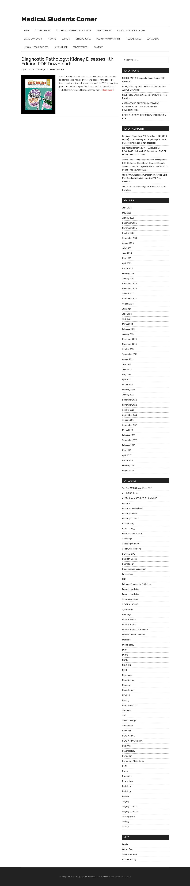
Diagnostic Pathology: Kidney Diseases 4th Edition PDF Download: (67, 61)
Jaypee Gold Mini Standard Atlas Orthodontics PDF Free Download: (144, 178)
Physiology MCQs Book (133, 761)
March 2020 (127, 430)
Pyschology (127, 781)
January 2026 (128, 218)
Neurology (126, 685)
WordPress (119, 877)
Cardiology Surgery (130, 544)
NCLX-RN (126, 665)
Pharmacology (128, 751)
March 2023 (127, 384)
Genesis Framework (105, 877)
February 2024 (128, 329)
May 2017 (126, 450)
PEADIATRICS (128, 736)
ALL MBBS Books (130, 493)
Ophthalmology (129, 720)
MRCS (125, 655)
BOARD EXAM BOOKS (132, 533)
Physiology (127, 756)
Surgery (125, 801)
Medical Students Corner (59, 19)
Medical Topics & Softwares (135, 629)
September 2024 (129, 298)
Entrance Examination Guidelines (136, 584)
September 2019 (129, 440)
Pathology (126, 730)
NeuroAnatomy (128, 680)
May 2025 (126, 258)
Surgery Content (129, 806)
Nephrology (127, 675)
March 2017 (127, 460)
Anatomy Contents (130, 518)
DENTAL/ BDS (128, 554)
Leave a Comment (56, 69)
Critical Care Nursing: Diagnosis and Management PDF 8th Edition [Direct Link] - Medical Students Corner (144, 163)
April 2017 (126, 455)
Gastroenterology (130, 599)
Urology (125, 821)
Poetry (125, 771)
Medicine (126, 640)
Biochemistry (128, 523)
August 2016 (128, 470)
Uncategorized (128, 816)
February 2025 (128, 273)
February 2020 (128, 435)
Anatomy (126, 503)
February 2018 (128, 445)
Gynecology (127, 609)
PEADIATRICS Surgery (132, 741)
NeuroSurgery (128, 690)
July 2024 (126, 309)
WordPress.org (129, 859)
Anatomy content (129, 513)
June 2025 (127, 253)
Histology (126, 614)
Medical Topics (129, 624)
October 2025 (128, 233)
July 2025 (126, 248)
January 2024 (128, 334)
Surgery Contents (130, 811)
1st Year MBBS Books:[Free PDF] (137, 488)
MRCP (125, 650)
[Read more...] (108, 90)
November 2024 (129, 288)
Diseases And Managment (134, 569)
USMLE (125, 826)
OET (124, 715)
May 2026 (126, 213)
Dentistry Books (129, 559)
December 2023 (129, 339)
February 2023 (128, 389)
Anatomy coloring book (132, 508)
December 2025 (129, 223)
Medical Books (129, 619)
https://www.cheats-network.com (137, 175)
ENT (124, 579)
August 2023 (128, 359)
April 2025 (126, 263)
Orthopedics (127, 725)
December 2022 (129, 400)
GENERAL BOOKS (130, 604)
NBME (125, 660)
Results (125, 796)
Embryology (127, 574)
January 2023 (128, 395)
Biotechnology (128, 528)
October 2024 (128, 293)
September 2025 (129, 238)
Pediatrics (126, 746)
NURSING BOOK (129, 705)
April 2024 (126, 319)
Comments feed (129, 854)
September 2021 (129, 425)
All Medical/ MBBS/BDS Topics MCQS (139, 498)
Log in (125, 844)
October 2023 (128, 349)
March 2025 (127, 268)
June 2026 (127, 208)
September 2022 (129, 415)
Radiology (126, 786)
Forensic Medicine (130, 589)
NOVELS (126, 695)
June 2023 (127, 369)
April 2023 (126, 379)
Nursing (125, 700)
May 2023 (126, 374)
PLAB (124, 766)
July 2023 (126, 364)
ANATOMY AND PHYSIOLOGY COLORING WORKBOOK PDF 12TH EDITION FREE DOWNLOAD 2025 (140, 106)
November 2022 (129, 405)
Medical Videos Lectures (133, 634)
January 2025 (128, 278)
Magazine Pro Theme (85, 877)
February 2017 (128, 465)
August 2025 (128, 243)
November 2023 (129, 344)
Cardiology (127, 538)
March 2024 (127, 324)
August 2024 (128, 304)
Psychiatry (127, 776)
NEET (124, 670)
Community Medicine (131, 549)
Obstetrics (127, 710)
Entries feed (127, 849)
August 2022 (128, 420)
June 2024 (127, 314)
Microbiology (128, 645)
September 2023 (129, 354)
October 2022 (128, 410)
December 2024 (129, 283)
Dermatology (128, 564)
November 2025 (129, 228)
